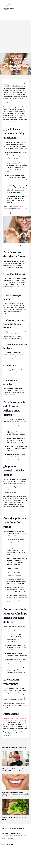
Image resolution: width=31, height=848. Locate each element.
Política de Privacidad (20, 835)
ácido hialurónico (12, 649)
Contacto (4, 838)
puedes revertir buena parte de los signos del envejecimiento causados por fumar (15, 720)
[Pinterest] (7, 844)
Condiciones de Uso (7, 835)
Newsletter (5, 833)
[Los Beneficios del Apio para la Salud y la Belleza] (15, 807)
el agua (21, 587)
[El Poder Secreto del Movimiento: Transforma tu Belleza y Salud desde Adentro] (15, 758)
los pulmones (19, 82)
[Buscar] (28, 16)
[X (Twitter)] (4, 844)
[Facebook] (2, 844)
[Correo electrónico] (12, 844)
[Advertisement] (15, 36)
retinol (23, 647)
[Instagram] (9, 844)
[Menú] (28, 7)
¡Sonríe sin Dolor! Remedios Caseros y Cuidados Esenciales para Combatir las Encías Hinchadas (15, 794)
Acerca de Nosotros (15, 833)
